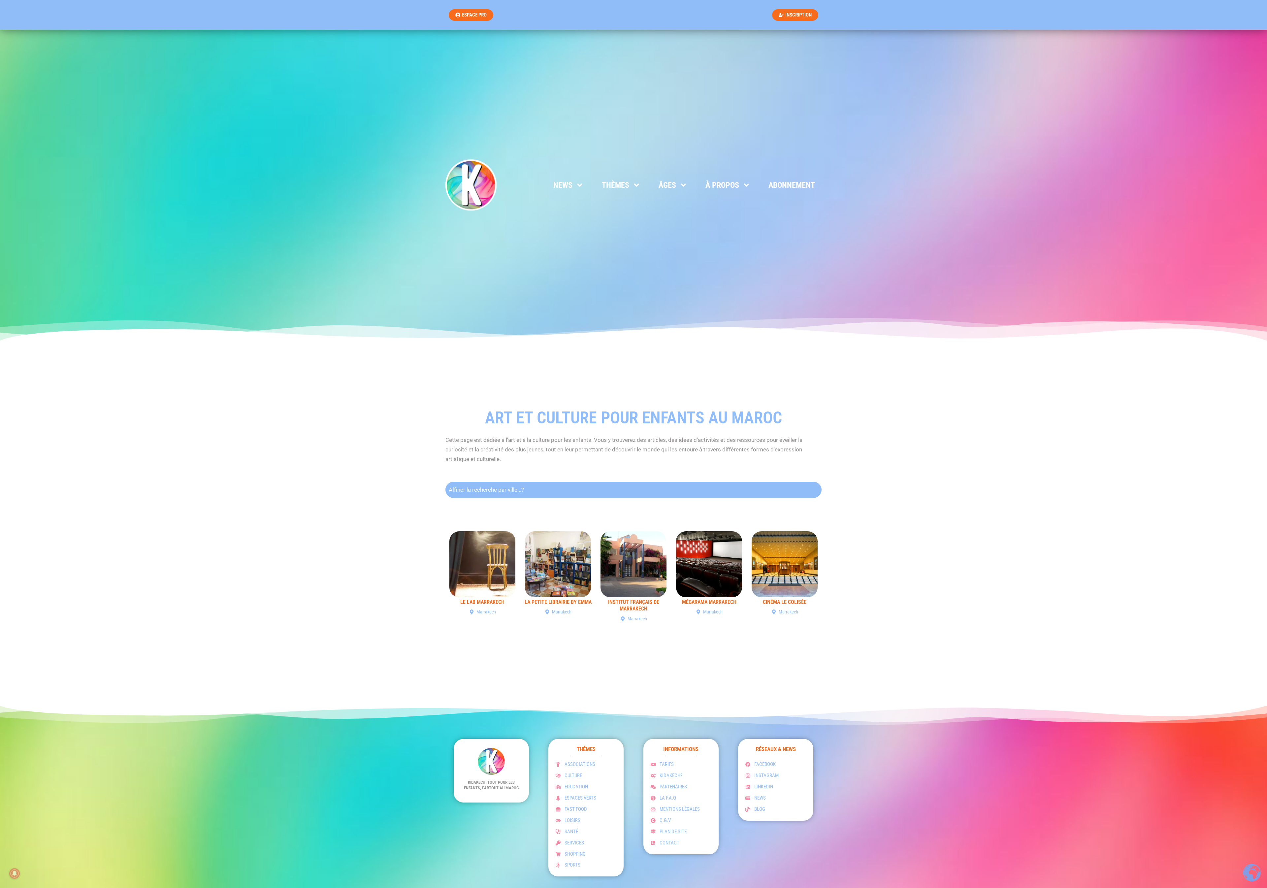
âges (667, 185)
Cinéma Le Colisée (784, 602)
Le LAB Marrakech (482, 602)
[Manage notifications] (14, 873)
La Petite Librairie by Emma (558, 602)
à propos (722, 185)
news (562, 185)
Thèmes (615, 185)
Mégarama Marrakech (709, 602)
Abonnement (791, 185)
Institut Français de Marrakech (633, 605)
